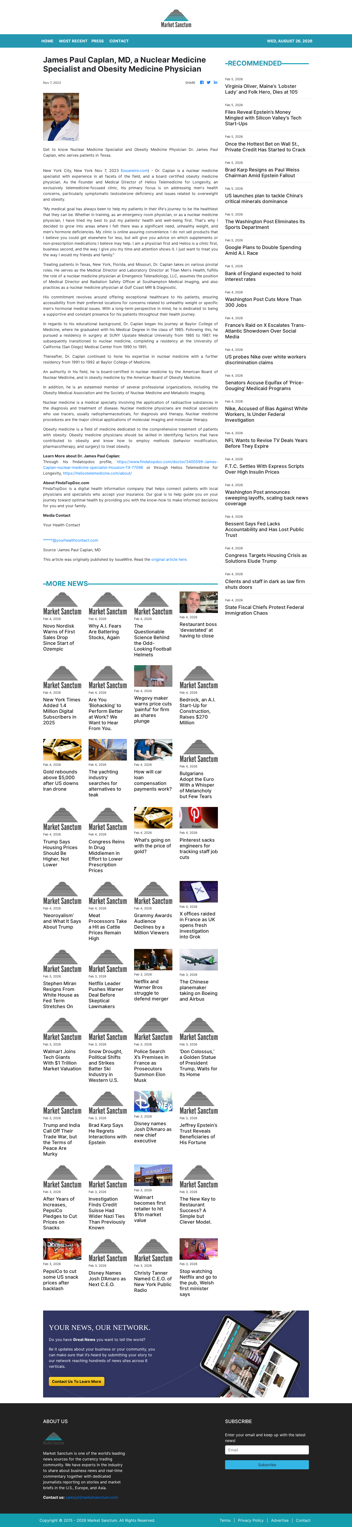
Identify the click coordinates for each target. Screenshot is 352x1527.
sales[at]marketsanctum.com (92, 1497)
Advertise (280, 1520)
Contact (303, 1520)
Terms (225, 1520)
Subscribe (267, 1464)
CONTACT (119, 41)
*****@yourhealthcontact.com (70, 540)
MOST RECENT (73, 41)
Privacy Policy (251, 1520)
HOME (47, 41)
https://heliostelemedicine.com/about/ (97, 473)
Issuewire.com (135, 170)
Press (97, 41)
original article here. (169, 559)
